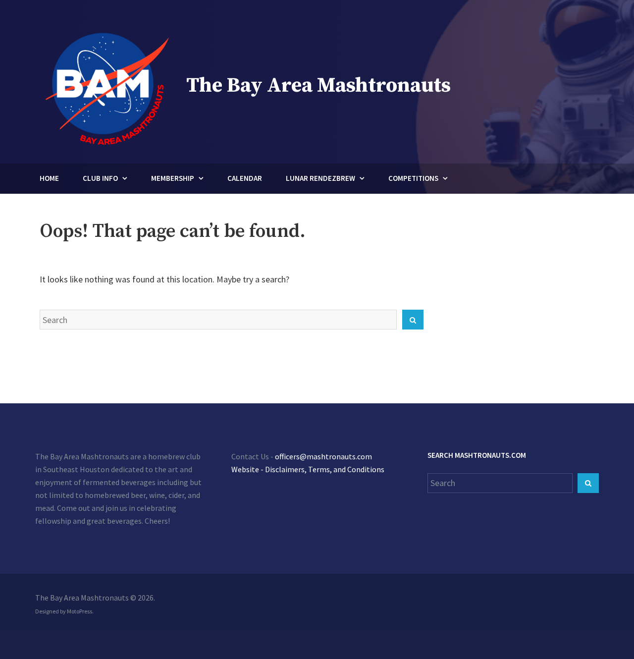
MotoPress (79, 611)
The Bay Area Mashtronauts (318, 85)
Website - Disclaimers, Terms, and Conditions (307, 469)
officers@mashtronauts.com (323, 456)
